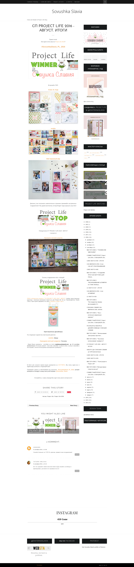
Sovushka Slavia (67, 11)
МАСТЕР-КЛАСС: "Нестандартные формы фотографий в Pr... (94, 302)
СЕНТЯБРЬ (61, 365)
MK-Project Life (88, 155)
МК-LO (86, 158)
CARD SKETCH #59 (92, 358)
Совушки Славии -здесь (57, 301)
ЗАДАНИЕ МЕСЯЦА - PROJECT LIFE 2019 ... (52, 431)
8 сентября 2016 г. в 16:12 (40, 464)
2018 (87, 232)
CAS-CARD (95, 59)
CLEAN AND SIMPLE (46, 1)
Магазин (77, 1)
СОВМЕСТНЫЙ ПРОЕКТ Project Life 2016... (70, 431)
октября (89, 245)
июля (88, 380)
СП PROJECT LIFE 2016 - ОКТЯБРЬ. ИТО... (35, 431)
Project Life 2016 (60, 41)
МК (85, 152)
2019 (87, 230)
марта (88, 390)
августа (89, 377)
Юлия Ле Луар (53, 90)
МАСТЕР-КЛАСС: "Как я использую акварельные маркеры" (94, 315)
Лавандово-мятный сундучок (53, 238)
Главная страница (32, 1)
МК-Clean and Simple (94, 152)
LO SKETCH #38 (91, 297)
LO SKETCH (103, 59)
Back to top (102, 565)
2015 (87, 398)
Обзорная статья (99, 155)
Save (100, 79)
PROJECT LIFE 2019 (59, 1)
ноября (89, 242)
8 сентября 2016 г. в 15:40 (40, 449)
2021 (87, 224)
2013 (87, 403)
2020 (87, 227)
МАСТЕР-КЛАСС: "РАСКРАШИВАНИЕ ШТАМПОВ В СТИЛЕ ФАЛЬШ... (97, 282)
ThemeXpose (39, 565)
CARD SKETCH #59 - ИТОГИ (95, 261)
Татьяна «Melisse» (40, 461)
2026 (87, 222)
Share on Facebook (42, 392)
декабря (89, 240)
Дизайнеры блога (89, 415)
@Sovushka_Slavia (62, 371)
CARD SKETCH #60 (92, 269)
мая (88, 385)
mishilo (53, 129)
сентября (89, 247)
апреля (89, 387)
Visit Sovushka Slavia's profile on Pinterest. (94, 547)
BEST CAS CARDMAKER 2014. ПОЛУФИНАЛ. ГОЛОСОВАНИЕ (93, 195)
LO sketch (69, 1)
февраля (89, 392)
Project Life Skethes (89, 210)
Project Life (50, 396)
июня (88, 382)
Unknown (36, 447)
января (89, 395)
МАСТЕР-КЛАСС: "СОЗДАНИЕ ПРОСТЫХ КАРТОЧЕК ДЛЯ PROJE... (96, 275)
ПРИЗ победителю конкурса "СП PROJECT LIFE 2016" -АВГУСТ (46, 298)
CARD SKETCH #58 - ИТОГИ (95, 355)
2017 (87, 235)
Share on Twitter (59, 392)
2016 (87, 237)
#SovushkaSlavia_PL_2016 (53, 47)
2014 (87, 400)
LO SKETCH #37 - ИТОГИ (94, 288)
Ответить (77, 454)
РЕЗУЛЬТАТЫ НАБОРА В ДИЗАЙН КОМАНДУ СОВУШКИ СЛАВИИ (97, 328)
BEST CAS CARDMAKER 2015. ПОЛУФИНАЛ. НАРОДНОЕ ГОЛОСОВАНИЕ (95, 175)
